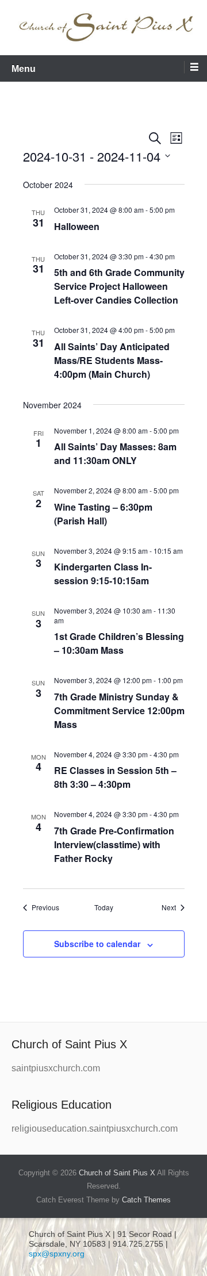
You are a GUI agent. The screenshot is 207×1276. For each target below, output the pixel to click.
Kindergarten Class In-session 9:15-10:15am (103, 573)
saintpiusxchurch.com (56, 1068)
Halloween (76, 226)
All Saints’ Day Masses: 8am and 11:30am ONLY (115, 453)
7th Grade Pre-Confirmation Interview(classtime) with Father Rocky (114, 844)
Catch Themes (146, 1199)
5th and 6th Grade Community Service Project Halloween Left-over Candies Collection (119, 286)
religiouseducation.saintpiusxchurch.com (95, 1128)
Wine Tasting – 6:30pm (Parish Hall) (103, 513)
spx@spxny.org (57, 1253)
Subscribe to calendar (97, 943)
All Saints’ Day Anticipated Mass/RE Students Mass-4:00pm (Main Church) (112, 360)
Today (103, 907)
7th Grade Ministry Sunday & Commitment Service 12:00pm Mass (119, 710)
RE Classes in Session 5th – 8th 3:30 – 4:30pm (115, 777)
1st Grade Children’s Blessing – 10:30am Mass (119, 643)
